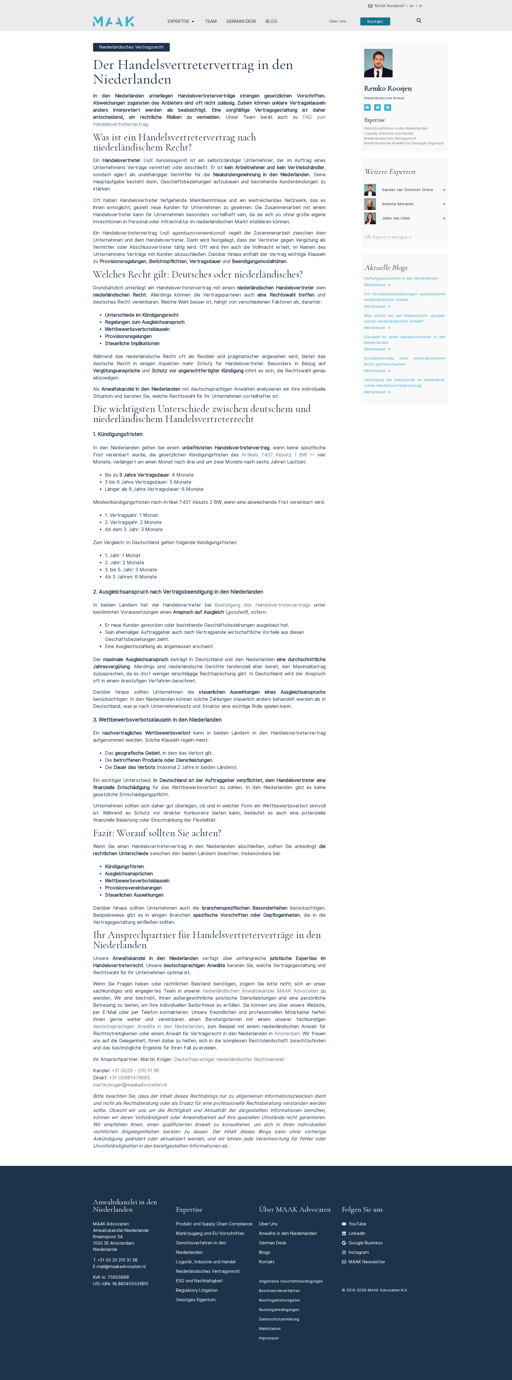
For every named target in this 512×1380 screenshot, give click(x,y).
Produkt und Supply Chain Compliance (214, 1223)
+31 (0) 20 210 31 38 (117, 1259)
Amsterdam (287, 1033)
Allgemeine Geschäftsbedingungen (291, 1281)
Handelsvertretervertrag (129, 233)
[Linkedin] (387, 107)
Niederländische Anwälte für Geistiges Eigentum (404, 143)
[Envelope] (367, 107)
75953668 (118, 1277)
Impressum (269, 1338)
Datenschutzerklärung (279, 1319)
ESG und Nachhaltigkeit (199, 1280)
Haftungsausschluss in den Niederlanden (401, 278)
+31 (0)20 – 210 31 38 (135, 1070)
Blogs (264, 1252)
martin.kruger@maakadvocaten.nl (130, 1085)
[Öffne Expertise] (193, 21)
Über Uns (337, 21)
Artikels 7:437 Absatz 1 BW (274, 455)
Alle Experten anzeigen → (387, 237)
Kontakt (267, 1261)
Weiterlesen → (377, 285)
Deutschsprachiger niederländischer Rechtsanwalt (229, 1059)
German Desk (273, 1242)
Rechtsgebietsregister (279, 1300)
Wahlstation (270, 1328)
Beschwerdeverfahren (279, 1290)
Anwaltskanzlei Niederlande (121, 1230)
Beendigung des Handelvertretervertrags (262, 605)
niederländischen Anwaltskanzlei (238, 991)
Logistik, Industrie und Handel (388, 133)
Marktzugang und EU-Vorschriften (210, 1233)
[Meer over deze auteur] (378, 63)
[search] (419, 20)
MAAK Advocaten (297, 991)
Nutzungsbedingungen (279, 1309)
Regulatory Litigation (197, 1290)
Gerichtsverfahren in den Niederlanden (396, 128)
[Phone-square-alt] (377, 107)
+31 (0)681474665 (129, 1078)
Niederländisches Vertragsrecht (390, 138)
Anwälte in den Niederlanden (288, 1233)
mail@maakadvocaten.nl (121, 1266)
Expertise (189, 1209)
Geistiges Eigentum (196, 1299)
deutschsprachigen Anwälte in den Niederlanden (148, 1026)
